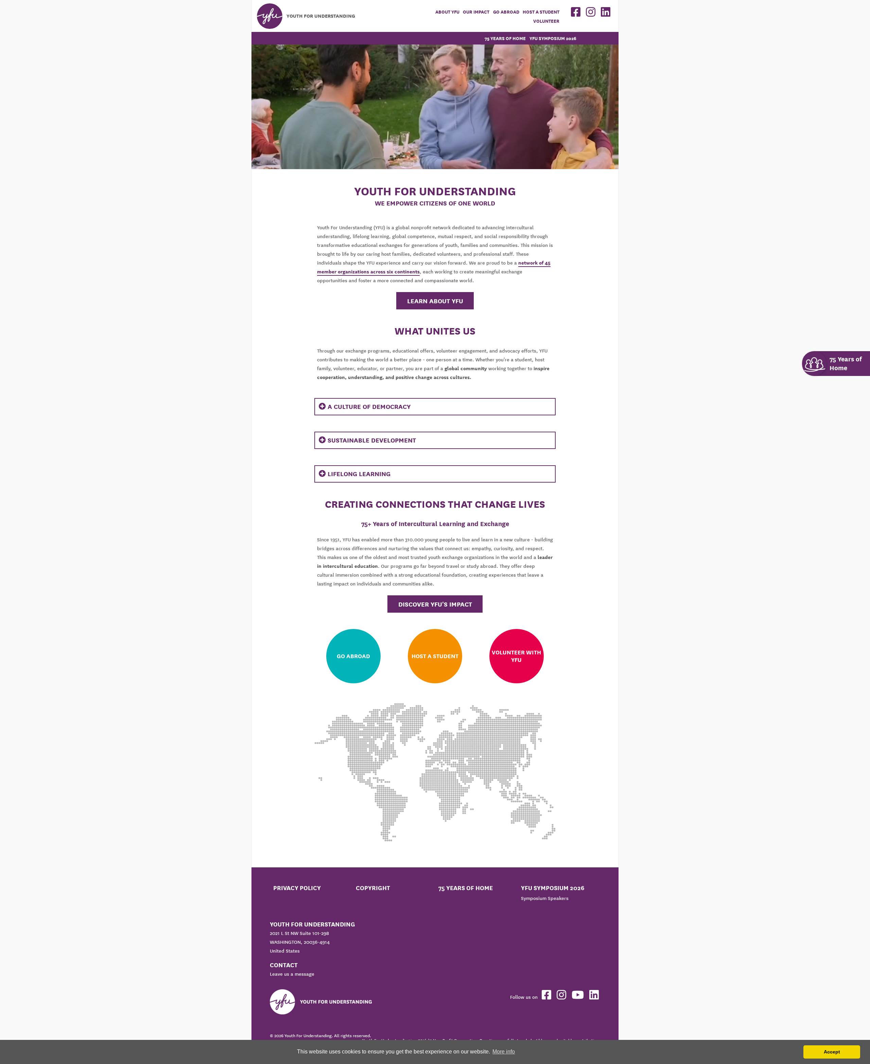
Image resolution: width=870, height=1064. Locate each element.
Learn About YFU (435, 301)
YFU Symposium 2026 (552, 38)
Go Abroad (506, 12)
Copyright (373, 888)
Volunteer (546, 21)
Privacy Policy (297, 888)
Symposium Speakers (545, 898)
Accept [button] (832, 1051)
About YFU (447, 12)
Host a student (541, 12)
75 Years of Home (505, 38)
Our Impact (476, 12)
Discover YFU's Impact (435, 604)
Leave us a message (292, 974)
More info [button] (503, 1051)
